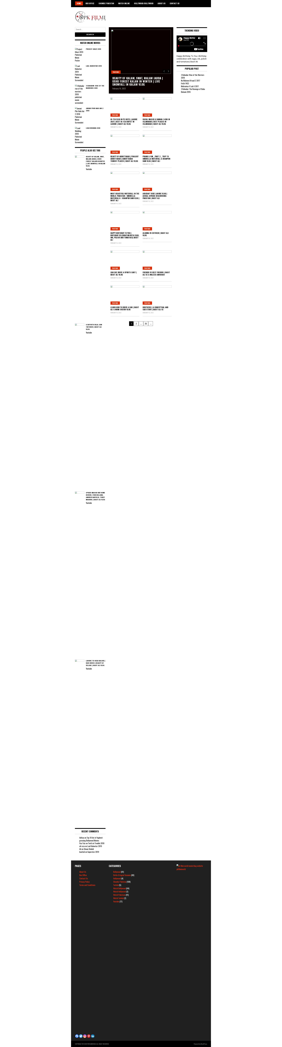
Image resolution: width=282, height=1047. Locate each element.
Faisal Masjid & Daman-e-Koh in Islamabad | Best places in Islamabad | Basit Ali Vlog (156, 121)
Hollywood (117, 878)
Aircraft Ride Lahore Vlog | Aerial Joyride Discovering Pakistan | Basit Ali (155, 196)
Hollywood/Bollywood (143, 3)
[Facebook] (77, 1036)
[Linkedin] (93, 1036)
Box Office (90, 3)
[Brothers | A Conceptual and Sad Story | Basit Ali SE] (157, 295)
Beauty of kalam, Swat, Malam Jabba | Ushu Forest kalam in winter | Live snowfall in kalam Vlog (137, 81)
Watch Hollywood (119, 891)
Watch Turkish (118, 898)
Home (79, 3)
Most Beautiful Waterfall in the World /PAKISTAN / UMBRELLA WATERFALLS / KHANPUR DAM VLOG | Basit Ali (124, 197)
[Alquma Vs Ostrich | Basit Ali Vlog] (157, 220)
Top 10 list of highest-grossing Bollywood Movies (91, 839)
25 (146, 323)
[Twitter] (81, 1036)
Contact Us (175, 3)
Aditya (81, 837)
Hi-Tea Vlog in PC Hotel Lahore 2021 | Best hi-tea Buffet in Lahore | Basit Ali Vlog (123, 121)
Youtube (116, 72)
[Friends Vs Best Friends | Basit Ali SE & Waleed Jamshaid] (157, 260)
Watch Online (124, 3)
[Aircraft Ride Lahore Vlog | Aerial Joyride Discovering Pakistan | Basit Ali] (157, 181)
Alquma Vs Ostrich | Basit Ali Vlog (156, 234)
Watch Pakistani (119, 894)
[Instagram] (85, 1036)
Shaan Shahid (89, 849)
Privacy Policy (84, 881)
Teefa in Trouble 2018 (96, 843)
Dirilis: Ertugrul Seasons (122, 875)
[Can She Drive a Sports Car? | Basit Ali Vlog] (124, 260)
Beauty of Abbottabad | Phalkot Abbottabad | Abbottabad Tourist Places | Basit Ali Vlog (124, 158)
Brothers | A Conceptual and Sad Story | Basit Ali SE (155, 308)
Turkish (116, 885)
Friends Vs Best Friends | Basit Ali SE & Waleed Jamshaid (156, 273)
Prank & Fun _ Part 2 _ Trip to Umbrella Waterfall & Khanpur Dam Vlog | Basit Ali (156, 158)
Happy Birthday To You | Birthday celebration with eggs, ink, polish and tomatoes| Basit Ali (124, 236)
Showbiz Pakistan (106, 3)
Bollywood (117, 871)
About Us (161, 3)
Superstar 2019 (93, 851)
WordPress (204, 1044)
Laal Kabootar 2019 (94, 846)
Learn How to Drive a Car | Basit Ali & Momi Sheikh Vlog (124, 308)
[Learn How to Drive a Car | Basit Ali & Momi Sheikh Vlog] (124, 295)
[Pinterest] (89, 1036)
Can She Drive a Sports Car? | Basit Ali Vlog (123, 273)
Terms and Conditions (87, 885)
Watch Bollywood (119, 888)
